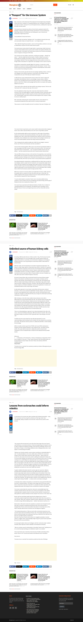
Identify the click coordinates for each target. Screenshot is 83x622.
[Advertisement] (35, 201)
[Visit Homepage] (17, 5)
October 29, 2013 (22, 18)
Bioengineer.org (11, 620)
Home (10, 245)
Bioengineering (20, 211)
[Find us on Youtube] (71, 1)
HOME (10, 0)
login (13, 237)
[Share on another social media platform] (10, 38)
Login (70, 4)
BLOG (19, 0)
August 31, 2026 (19, 230)
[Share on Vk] (10, 36)
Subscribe (62, 606)
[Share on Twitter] (10, 25)
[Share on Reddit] (10, 30)
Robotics (18, 562)
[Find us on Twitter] (70, 1)
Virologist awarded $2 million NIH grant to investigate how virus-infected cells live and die (65, 41)
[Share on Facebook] (10, 22)
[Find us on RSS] (73, 1)
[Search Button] (55, 5)
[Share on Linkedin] (10, 28)
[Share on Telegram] (10, 33)
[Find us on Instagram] (16, 608)
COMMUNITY (22, 0)
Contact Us (72, 620)
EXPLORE (15, 0)
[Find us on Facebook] (10, 608)
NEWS (13, 0)
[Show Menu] (73, 4)
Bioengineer (15, 18)
